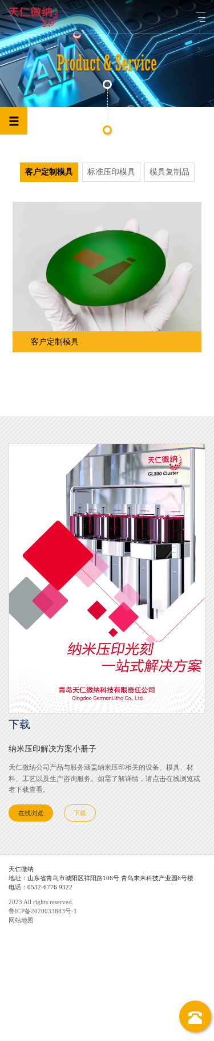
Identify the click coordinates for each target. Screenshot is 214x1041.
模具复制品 (169, 172)
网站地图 (21, 920)
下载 (80, 813)
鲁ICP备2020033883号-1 (43, 911)
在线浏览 (30, 813)
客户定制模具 (49, 172)
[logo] (33, 17)
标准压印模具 (111, 172)
